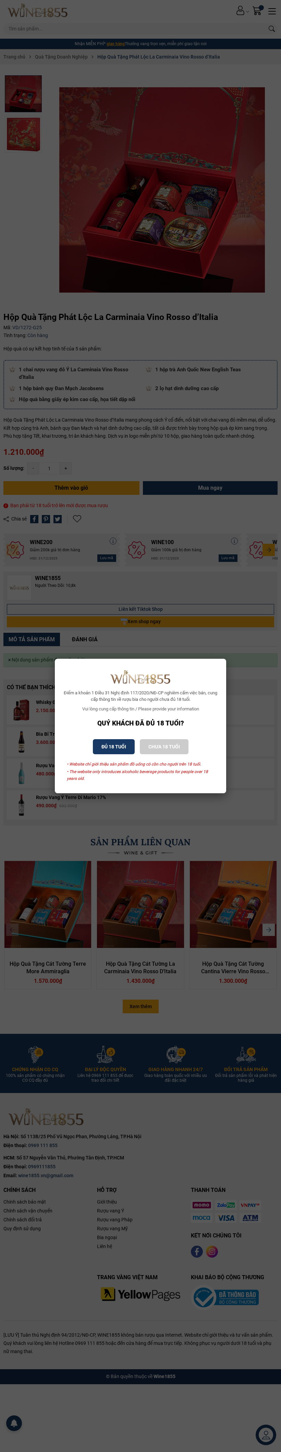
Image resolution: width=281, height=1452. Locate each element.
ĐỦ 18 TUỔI (113, 746)
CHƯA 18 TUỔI (164, 746)
